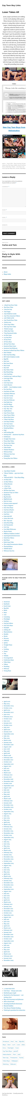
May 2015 (7, 820)
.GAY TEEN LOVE (9, 318)
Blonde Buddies (8, 1006)
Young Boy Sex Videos (10, 458)
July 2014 (6, 842)
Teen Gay (5, 1057)
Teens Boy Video (9, 441)
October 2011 (8, 913)
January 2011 (7, 932)
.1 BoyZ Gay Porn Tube (10, 305)
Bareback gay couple (10, 993)
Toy (5, 653)
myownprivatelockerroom (12, 535)
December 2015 (8, 805)
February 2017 (8, 775)
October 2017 (8, 762)
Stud (5, 647)
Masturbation (8, 632)
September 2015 (9, 811)
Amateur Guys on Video (11, 492)
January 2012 (8, 906)
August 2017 (7, 766)
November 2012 (8, 885)
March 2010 (7, 954)
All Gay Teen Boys (9, 344)
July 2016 (6, 790)
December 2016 (8, 779)
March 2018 (7, 755)
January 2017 (8, 777)
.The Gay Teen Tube (10, 326)
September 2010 (9, 941)
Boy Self (6, 367)
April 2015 (7, 822)
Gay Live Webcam (9, 400)
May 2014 (7, 846)
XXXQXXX (7, 456)
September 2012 (9, 889)
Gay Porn (6, 514)
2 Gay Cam (7, 486)
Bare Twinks (7, 352)
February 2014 (8, 852)
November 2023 (9, 706)
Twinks (17, 168)
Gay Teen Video (8, 406)
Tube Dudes (7, 447)
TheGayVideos (8, 546)
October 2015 (8, 809)
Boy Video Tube (8, 370)
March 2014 (7, 850)
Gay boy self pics (9, 510)
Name (4, 210)
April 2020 (7, 729)
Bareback (6, 604)
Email (4, 217)
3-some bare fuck (9, 988)
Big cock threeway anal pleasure (13, 999)
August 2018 (7, 747)
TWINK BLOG (8, 548)
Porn (14, 168)
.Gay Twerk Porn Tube (10, 320)
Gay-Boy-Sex (8, 408)
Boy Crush (7, 365)
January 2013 (8, 880)
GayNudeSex (8, 411)
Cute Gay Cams (8, 383)
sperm (6, 642)
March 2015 (7, 824)
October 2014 (8, 835)
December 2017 (8, 760)
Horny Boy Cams (9, 417)
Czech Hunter (8, 385)
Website (4, 225)
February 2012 (8, 904)
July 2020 (6, 727)
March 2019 (7, 740)
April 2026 (7, 701)
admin (4, 163)
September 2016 (9, 785)
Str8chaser (7, 436)
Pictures (6, 638)
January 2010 (8, 958)
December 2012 (8, 883)
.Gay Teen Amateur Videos (12, 316)
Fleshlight (7, 619)
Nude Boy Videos (9, 538)
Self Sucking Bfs (9, 432)
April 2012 (7, 900)
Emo (4, 1048)
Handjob (6, 627)
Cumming (7, 617)
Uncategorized (8, 658)
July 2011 (6, 919)
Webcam (6, 668)
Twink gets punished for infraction (14, 1010)
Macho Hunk (8, 531)
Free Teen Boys (8, 507)
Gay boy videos (8, 623)
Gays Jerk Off (8, 516)
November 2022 (9, 712)
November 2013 (8, 859)
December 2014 (8, 831)
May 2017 (6, 770)
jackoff (16, 1051)
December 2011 (8, 908)
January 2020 (8, 731)
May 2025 (7, 703)
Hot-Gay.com (8, 520)
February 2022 (8, 716)
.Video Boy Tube (9, 331)
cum (5, 614)
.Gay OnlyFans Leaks (10, 314)
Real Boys (7, 540)
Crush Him (7, 380)
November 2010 (8, 936)
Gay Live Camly (8, 395)
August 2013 (7, 865)
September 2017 (9, 764)
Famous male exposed (10, 503)
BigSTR (6, 359)
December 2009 (8, 960)
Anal (17, 166)
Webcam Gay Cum (9, 454)
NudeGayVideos (8, 428)
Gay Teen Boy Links (11, 5)
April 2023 (7, 710)
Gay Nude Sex (8, 402)
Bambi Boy (7, 494)
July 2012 (6, 893)
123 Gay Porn (8, 337)
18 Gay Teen (7, 339)
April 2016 (7, 796)
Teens (3, 166)
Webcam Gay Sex (9, 551)
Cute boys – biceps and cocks (13, 991)
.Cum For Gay (8, 309)
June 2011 (6, 921)
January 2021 (8, 723)
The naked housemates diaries (13, 544)
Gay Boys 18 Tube (9, 391)
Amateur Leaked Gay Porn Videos (14, 350)
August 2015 (7, 813)
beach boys (7, 606)
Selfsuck (6, 640)
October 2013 (8, 861)
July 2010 (6, 945)
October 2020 (8, 725)
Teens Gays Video (9, 443)
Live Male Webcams (10, 529)
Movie (19, 165)
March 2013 (7, 876)
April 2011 (7, 926)
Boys (15, 163)
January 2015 (8, 829)
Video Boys (8, 166)
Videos (13, 166)
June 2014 (7, 844)
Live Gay (6, 527)
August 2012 (7, 891)
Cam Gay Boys (8, 374)
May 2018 (7, 751)
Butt (9, 1044)
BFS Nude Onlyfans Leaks (11, 357)
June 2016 (7, 792)
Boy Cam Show (8, 363)
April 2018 (7, 753)
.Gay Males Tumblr (9, 471)
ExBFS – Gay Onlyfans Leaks (12, 387)
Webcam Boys (8, 452)
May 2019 (7, 738)
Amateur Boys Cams (10, 346)
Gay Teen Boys (9, 165)
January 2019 (8, 742)
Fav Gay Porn (8, 389)
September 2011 (8, 915)
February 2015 (8, 826)
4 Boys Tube (7, 488)
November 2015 (8, 807)
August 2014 (7, 839)
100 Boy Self (7, 479)
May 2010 (7, 949)
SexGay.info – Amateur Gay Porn (14, 434)
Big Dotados (7, 497)
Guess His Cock (8, 518)
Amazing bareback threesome (13, 1003)
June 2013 (7, 870)
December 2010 (8, 934)
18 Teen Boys (8, 342)
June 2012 (7, 895)
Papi (5, 430)
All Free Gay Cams (9, 490)
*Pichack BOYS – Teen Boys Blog (14, 477)
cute (23, 166)
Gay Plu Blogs (8, 404)
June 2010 (7, 947)
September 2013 (9, 863)
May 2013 (6, 872)
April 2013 (7, 874)
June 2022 (7, 714)
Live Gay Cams (8, 424)
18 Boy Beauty (8, 484)
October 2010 (8, 939)
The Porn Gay (8, 445)
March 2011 (7, 928)
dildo (23, 1044)
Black (5, 610)
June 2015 (7, 818)
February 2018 (8, 757)
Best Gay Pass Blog (9, 354)
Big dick (6, 608)
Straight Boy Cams (9, 439)
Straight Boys (8, 645)
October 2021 (8, 719)
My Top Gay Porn (9, 426)
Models (15, 165)
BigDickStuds (8, 499)
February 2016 (8, 801)
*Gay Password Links (10, 333)
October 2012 (8, 887)
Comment (5, 186)
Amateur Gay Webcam (10, 348)
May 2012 (7, 898)
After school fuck (9, 1001)
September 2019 (9, 734)
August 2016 (7, 788)
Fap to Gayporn (8, 505)
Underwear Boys (9, 660)
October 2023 (8, 708)
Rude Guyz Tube (9, 542)
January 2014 (8, 854)
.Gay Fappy (7, 311)
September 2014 (9, 837)
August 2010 (7, 943)
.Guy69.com (7, 322)
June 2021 (7, 721)
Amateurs (7, 602)
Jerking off (7, 630)
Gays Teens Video (9, 415)
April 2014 (7, 848)
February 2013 (8, 878)
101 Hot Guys (8, 335)
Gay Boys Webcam (9, 393)
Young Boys (7, 671)
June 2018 (7, 749)
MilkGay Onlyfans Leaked (11, 533)
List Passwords (8, 525)
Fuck (3, 168)
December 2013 (8, 857)
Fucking (19, 163)
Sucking (23, 165)
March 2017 (7, 772)
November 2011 (8, 911)
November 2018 (8, 744)
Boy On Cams (8, 501)
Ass (16, 1041)
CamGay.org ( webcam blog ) (12, 376)
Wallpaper (15, 1061)
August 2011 (7, 917)
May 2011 (6, 923)
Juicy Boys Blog (8, 523)
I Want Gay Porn (9, 419)
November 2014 (8, 833)
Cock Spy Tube (8, 378)
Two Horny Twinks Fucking (12, 1008)
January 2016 (8, 803)
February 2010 (8, 956)
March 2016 (7, 798)
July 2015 (6, 816)
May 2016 (7, 794)
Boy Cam (6, 361)
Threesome (13, 1057)
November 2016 (8, 781)
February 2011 (8, 930)
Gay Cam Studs (8, 512)
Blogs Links (7, 274)
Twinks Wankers (9, 449)
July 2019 (6, 736)
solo (19, 1054)
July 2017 (6, 768)
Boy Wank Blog (8, 372)
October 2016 (8, 783)
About (5, 272)
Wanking (6, 666)
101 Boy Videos (8, 482)
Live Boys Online (9, 421)
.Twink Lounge (8, 329)
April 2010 (7, 952)
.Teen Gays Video (9, 324)
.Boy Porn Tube (8, 307)
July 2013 (6, 867)
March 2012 (7, 902)
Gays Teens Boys (9, 413)
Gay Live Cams (8, 398)
